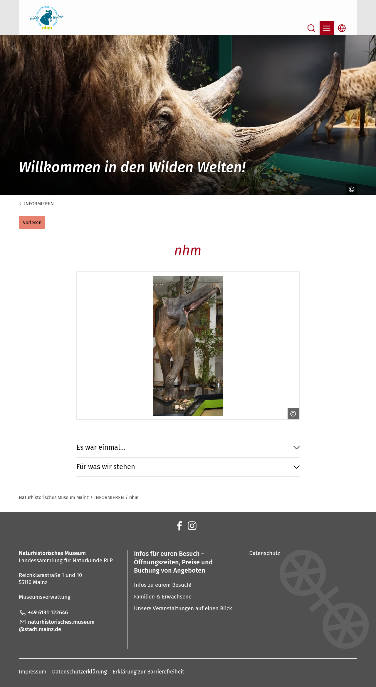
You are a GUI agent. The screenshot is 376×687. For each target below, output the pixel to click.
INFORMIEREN (39, 203)
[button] (32, 222)
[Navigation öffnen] (327, 28)
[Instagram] (191, 525)
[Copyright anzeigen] (350, 189)
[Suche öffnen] (311, 28)
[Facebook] (178, 525)
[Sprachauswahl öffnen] (342, 28)
